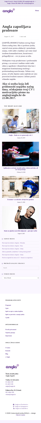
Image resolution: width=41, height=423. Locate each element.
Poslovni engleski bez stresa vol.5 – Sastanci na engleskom (17, 257)
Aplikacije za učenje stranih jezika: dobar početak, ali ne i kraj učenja (20, 168)
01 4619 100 (9, 384)
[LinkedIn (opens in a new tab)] (22, 5)
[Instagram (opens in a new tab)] (21, 5)
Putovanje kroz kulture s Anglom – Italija (12, 254)
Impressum (8, 336)
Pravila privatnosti (10, 329)
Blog (6, 354)
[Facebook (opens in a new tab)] (19, 5)
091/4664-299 (20, 3)
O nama (7, 347)
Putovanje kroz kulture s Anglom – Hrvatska (13, 243)
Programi (8, 305)
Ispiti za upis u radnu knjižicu (14, 311)
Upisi (6, 308)
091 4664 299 (10, 392)
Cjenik (7, 317)
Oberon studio (20, 415)
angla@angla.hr (30, 1)
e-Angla (7, 357)
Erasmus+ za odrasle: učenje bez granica (20, 199)
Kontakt (7, 350)
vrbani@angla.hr (29, 3)
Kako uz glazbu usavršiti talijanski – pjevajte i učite (20, 231)
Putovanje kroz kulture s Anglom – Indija (12, 248)
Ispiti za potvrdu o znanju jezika (14, 314)
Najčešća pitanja (10, 332)
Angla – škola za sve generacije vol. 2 (20, 135)
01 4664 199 (9, 382)
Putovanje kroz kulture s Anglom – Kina (12, 246)
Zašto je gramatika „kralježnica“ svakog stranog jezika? (16, 251)
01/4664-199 (21, 1)
